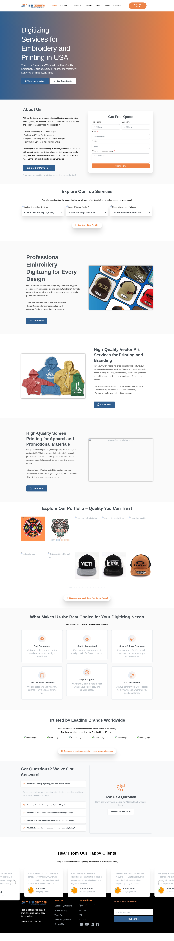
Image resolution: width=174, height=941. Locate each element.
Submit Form (120, 166)
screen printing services (36, 125)
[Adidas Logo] (30, 737)
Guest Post (117, 6)
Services (63, 6)
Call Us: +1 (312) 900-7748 (31, 922)
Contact (107, 6)
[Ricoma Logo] (75, 737)
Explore (76, 6)
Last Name (126, 122)
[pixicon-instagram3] (81, 924)
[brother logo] (121, 737)
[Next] (163, 529)
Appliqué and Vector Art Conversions (39, 135)
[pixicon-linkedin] (92, 924)
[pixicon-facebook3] (97, 924)
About (98, 6)
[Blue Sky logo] (143, 737)
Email (94, 132)
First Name (96, 122)
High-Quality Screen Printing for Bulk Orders (42, 142)
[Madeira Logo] (98, 737)
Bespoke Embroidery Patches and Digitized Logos (44, 138)
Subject (95, 141)
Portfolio (89, 6)
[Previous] (10, 529)
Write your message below (103, 151)
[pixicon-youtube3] (87, 924)
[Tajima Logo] (53, 737)
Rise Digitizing (31, 118)
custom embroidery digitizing (68, 121)
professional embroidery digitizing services (49, 286)
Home (54, 6)
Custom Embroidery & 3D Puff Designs (40, 132)
